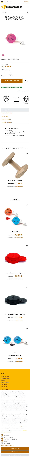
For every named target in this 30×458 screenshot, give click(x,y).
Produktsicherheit (7, 122)
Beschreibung (6, 110)
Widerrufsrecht (5, 382)
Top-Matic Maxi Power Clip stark (15, 273)
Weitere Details (6, 119)
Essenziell (6, 435)
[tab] (15, 110)
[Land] (2, 1)
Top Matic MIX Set (15, 231)
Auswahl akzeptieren (15, 455)
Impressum (23, 426)
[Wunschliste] (11, 1)
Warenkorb (4, 384)
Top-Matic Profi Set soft (15, 355)
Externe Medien (8, 437)
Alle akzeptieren (15, 448)
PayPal (5, 441)
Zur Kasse (4, 386)
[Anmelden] (4, 1)
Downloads (5, 116)
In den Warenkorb (12, 81)
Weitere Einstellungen (7, 445)
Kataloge (3, 380)
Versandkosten (15, 72)
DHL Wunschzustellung (10, 439)
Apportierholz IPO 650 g (15, 180)
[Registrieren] (7, 1)
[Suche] (27, 12)
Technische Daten (7, 113)
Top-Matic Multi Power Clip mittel (15, 314)
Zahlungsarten (5, 376)
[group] (15, 216)
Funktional (7, 443)
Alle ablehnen (15, 452)
